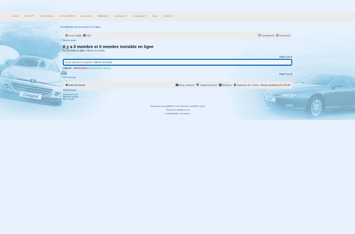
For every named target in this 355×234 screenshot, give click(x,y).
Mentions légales (71, 97)
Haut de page (69, 40)
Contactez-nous (70, 94)
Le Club (28, 16)
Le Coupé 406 (66, 16)
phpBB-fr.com (183, 110)
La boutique (138, 16)
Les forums (119, 16)
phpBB (168, 106)
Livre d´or (168, 16)
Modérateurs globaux (100, 68)
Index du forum (76, 27)
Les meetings (46, 16)
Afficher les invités (96, 50)
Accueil (15, 16)
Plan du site (68, 99)
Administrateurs (81, 68)
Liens (155, 16)
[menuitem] (87, 35)
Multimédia (103, 16)
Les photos (86, 16)
